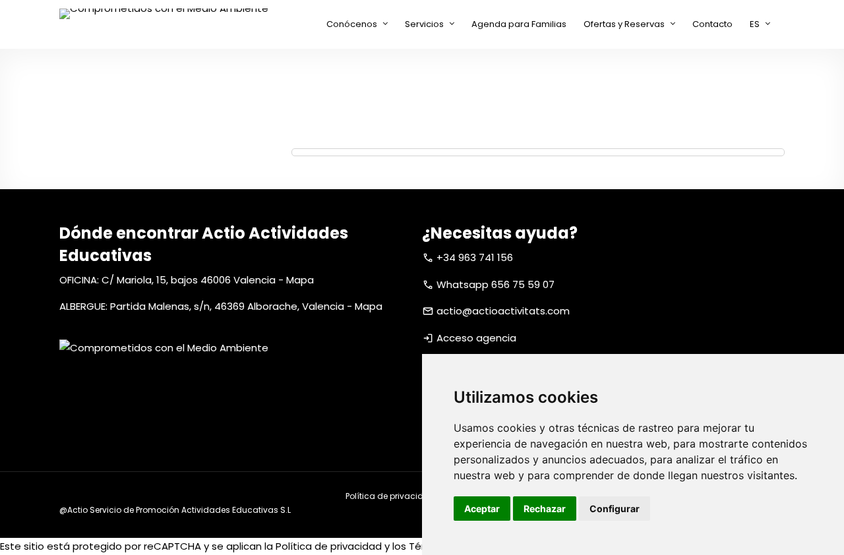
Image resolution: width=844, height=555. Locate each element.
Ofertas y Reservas (624, 24)
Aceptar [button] (482, 508)
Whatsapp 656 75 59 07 (496, 284)
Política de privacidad (390, 496)
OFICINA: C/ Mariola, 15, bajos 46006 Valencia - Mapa (186, 280)
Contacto (712, 24)
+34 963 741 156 (475, 257)
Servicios (424, 24)
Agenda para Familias (518, 24)
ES (755, 24)
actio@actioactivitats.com (503, 311)
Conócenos (351, 24)
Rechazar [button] (545, 508)
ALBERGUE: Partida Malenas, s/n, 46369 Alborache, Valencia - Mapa (220, 306)
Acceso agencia (476, 338)
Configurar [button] (614, 508)
